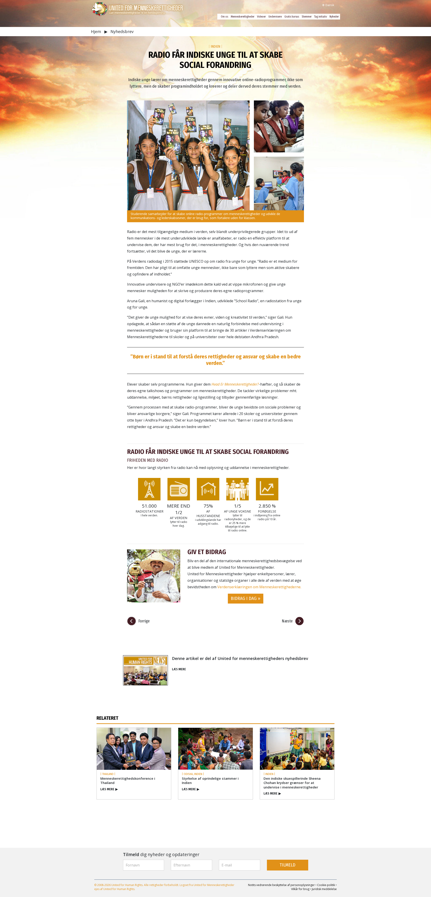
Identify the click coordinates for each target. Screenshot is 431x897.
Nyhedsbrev (122, 31)
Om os (224, 16)
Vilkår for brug (300, 889)
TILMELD (287, 865)
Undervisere (275, 16)
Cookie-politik (326, 885)
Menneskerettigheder (242, 16)
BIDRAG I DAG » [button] (245, 598)
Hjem (96, 31)
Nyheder (334, 16)
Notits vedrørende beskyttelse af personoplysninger (281, 885)
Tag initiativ (320, 16)
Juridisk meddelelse (324, 889)
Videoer (261, 16)
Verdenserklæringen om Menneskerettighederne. (259, 586)
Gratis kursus (291, 16)
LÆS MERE (179, 669)
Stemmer (307, 16)
